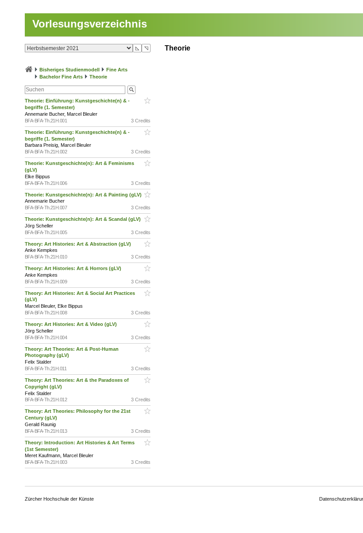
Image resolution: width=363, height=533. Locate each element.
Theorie (98, 76)
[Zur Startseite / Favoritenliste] (29, 69)
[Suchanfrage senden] (131, 90)
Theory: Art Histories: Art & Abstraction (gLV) (78, 244)
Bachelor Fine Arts (61, 76)
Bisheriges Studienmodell (69, 69)
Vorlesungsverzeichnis (89, 24)
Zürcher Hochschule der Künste (59, 499)
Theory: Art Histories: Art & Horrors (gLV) (74, 268)
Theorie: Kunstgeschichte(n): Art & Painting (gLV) (84, 194)
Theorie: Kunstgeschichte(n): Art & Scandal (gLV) (83, 219)
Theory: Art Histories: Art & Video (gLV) (71, 324)
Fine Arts (116, 69)
